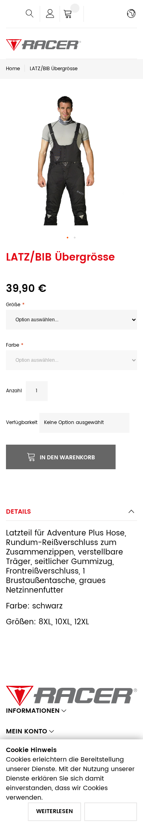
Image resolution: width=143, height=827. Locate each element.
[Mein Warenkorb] (71, 14)
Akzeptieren (111, 811)
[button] (68, 238)
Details (18, 512)
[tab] (71, 514)
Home (13, 69)
